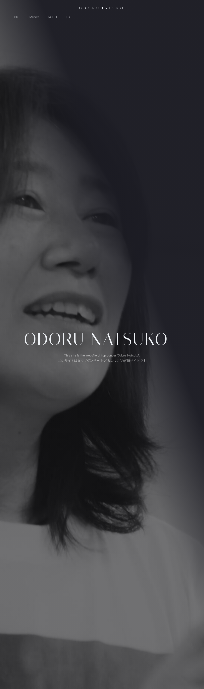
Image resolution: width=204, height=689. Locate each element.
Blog (18, 17)
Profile (52, 17)
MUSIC (34, 17)
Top (68, 17)
